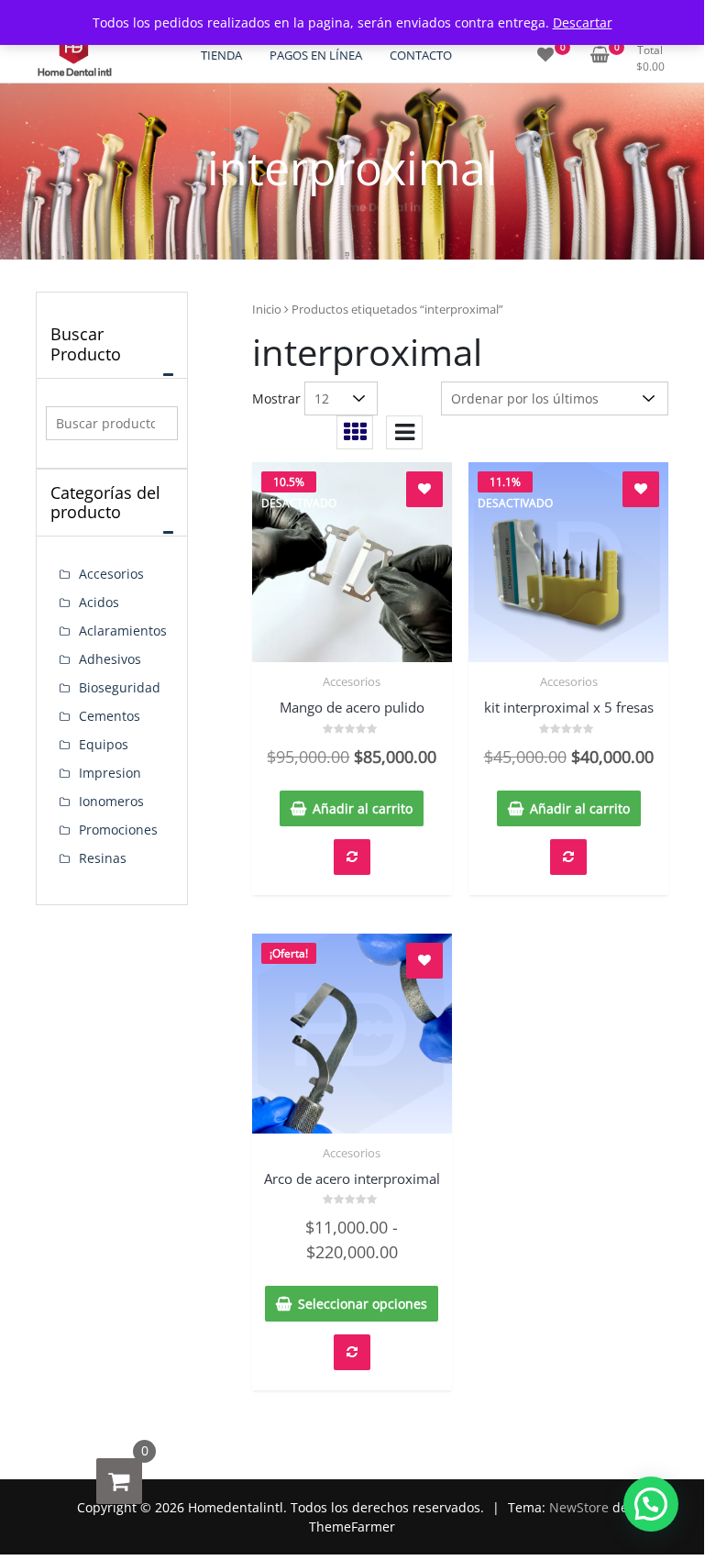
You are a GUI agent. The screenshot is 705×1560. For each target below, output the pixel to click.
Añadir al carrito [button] (363, 808)
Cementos (109, 716)
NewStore (579, 1507)
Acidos (99, 602)
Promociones (118, 829)
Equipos (103, 744)
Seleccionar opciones (362, 1303)
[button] (650, 1504)
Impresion (110, 772)
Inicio (266, 309)
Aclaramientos (123, 630)
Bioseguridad (119, 687)
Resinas (103, 858)
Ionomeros (111, 801)
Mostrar (276, 398)
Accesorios (351, 681)
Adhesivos (110, 659)
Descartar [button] (582, 22)
